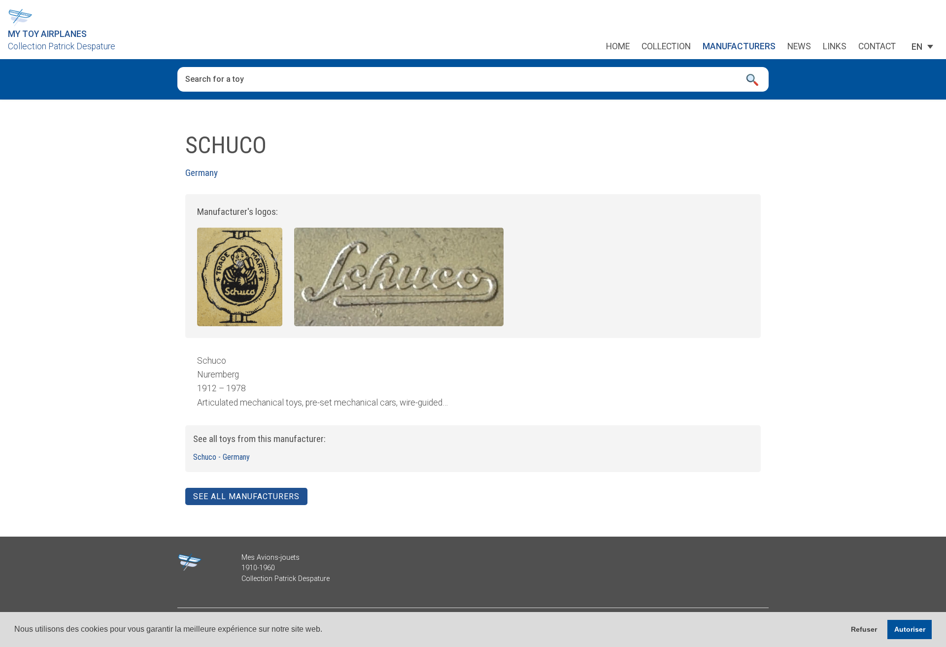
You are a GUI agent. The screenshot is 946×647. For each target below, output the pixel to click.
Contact (877, 46)
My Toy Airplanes (47, 34)
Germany (201, 172)
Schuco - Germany (221, 457)
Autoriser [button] (909, 629)
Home (618, 46)
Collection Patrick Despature (61, 46)
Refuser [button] (864, 629)
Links (834, 46)
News (799, 46)
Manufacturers (739, 46)
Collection (666, 46)
